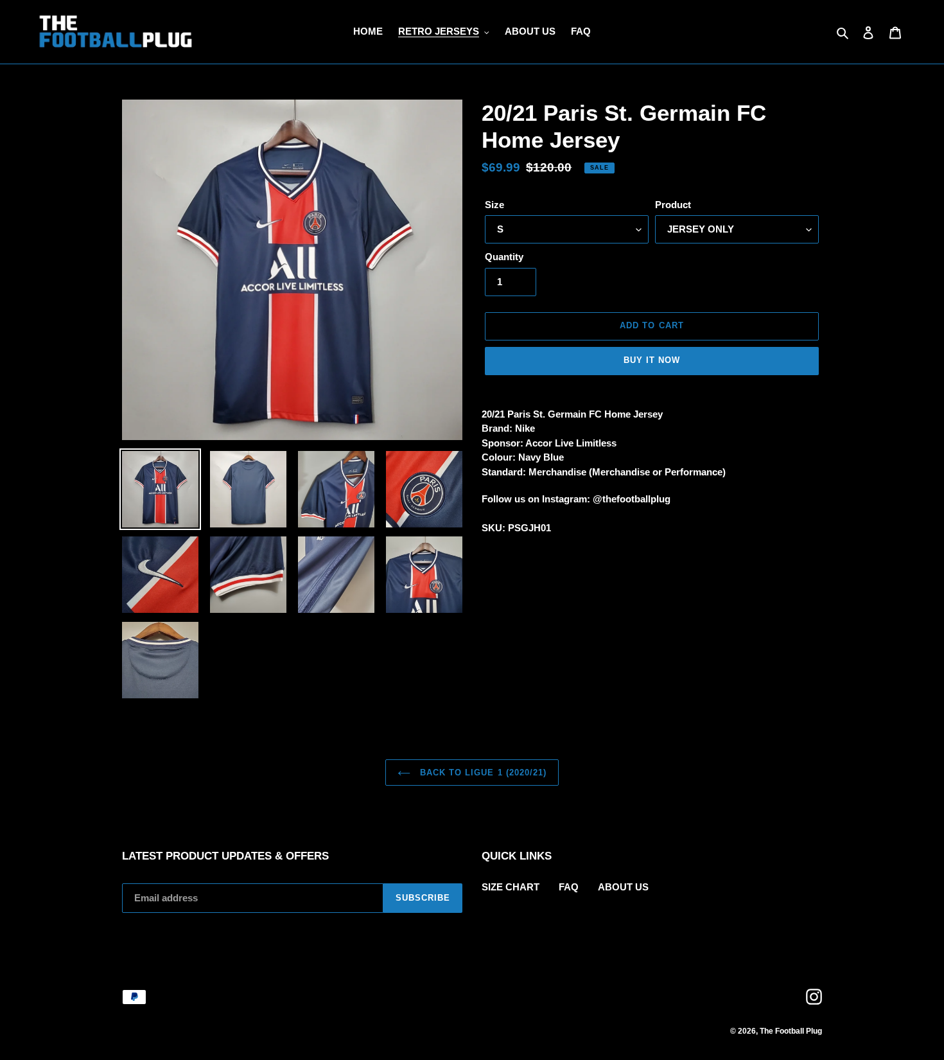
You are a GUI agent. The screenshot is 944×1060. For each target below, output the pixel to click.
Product (673, 204)
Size (494, 204)
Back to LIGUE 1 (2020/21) (481, 772)
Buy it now (652, 360)
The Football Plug (791, 1031)
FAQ (569, 886)
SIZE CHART (510, 886)
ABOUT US (623, 886)
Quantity (504, 256)
